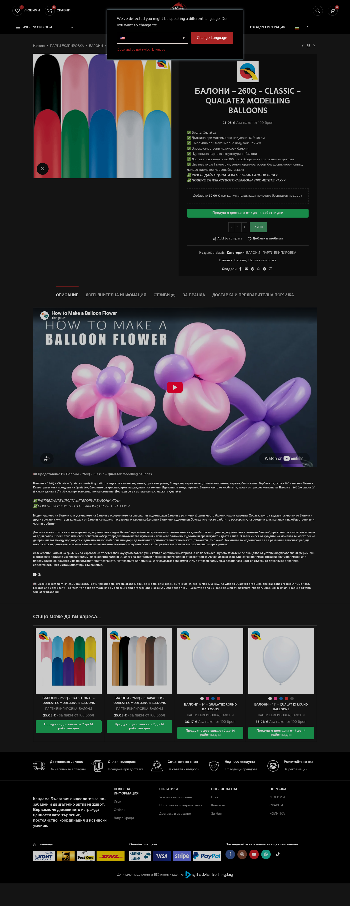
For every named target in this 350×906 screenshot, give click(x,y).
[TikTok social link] (278, 854)
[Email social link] (246, 269)
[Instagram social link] (242, 854)
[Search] (317, 10)
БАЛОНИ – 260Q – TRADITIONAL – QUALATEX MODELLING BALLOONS (68, 701)
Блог (214, 797)
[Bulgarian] (299, 28)
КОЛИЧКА (277, 814)
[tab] (67, 293)
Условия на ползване (175, 797)
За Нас (216, 814)
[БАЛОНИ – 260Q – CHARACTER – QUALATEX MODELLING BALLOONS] (140, 661)
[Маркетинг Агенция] (209, 874)
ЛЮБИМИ (277, 797)
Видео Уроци (124, 818)
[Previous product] (302, 46)
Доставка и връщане (175, 814)
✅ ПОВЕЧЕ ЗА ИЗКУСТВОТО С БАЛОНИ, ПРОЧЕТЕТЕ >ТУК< (236, 180)
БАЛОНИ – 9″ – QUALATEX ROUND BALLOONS (210, 707)
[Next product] (314, 46)
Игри (117, 801)
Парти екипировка (262, 260)
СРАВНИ (276, 805)
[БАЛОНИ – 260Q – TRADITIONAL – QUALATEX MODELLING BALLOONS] (69, 661)
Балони (240, 260)
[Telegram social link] (264, 269)
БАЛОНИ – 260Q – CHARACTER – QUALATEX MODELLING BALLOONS (139, 701)
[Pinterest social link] (253, 269)
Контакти (218, 805)
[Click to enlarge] (43, 169)
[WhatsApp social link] (258, 269)
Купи (259, 227)
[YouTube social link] (254, 854)
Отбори (119, 810)
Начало (39, 46)
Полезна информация (126, 791)
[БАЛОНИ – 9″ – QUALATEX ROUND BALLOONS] (210, 661)
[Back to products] (308, 46)
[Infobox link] (59, 766)
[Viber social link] (271, 269)
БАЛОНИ (96, 46)
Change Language (212, 38)
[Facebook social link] (240, 269)
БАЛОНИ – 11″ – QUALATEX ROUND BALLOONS (281, 707)
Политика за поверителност (180, 805)
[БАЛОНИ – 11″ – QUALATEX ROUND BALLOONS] (281, 661)
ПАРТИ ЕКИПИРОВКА (67, 46)
